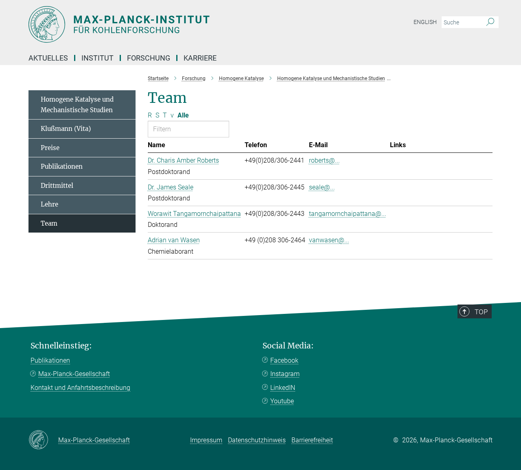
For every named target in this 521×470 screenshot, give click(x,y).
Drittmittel (57, 185)
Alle (183, 115)
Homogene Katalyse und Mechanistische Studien (77, 105)
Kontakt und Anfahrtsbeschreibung (80, 388)
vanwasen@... (329, 240)
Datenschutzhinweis (257, 440)
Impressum (206, 440)
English (425, 22)
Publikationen (62, 166)
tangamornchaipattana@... (347, 214)
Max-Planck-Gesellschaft (74, 374)
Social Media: (288, 345)
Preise (50, 148)
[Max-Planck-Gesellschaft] (43, 440)
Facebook (284, 360)
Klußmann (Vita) (66, 129)
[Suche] (490, 22)
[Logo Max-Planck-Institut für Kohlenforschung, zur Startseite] (181, 24)
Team (49, 223)
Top (481, 312)
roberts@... (324, 160)
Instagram (285, 374)
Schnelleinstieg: (61, 345)
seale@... (322, 187)
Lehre (49, 204)
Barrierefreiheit (312, 440)
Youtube (282, 401)
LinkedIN (282, 388)
